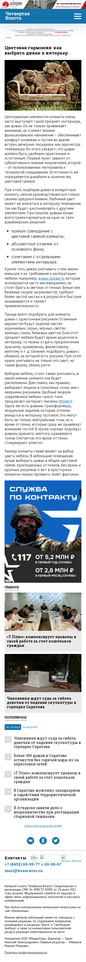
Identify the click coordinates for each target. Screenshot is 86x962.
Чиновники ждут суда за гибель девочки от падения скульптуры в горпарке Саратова (47, 742)
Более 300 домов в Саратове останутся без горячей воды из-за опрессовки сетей (46, 759)
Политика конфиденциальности (26, 952)
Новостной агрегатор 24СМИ (43, 825)
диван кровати (51, 278)
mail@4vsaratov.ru (24, 870)
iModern (65, 401)
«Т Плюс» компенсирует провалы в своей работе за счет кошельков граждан (47, 777)
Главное (12, 587)
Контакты (15, 857)
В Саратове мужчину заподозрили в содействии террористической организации (47, 794)
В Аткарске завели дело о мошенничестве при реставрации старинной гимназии (46, 812)
